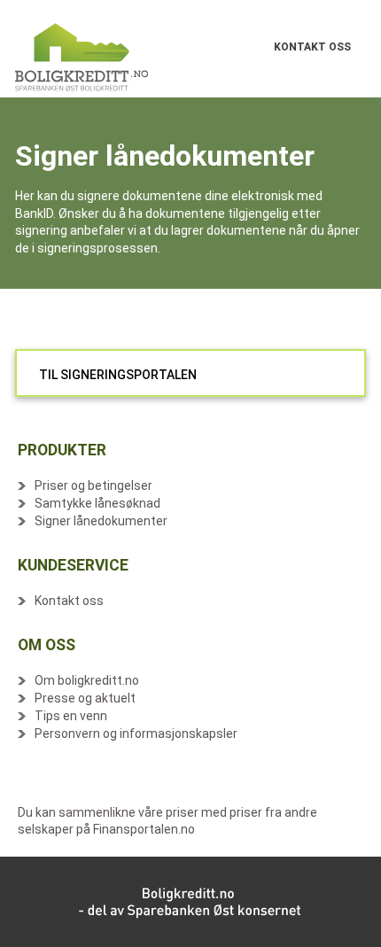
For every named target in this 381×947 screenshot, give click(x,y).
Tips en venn (71, 716)
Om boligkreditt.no (87, 680)
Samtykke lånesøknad (97, 503)
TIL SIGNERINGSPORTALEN (118, 375)
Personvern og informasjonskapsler (136, 733)
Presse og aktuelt (85, 698)
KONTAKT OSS (312, 47)
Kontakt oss (69, 601)
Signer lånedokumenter (101, 521)
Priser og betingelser (93, 485)
